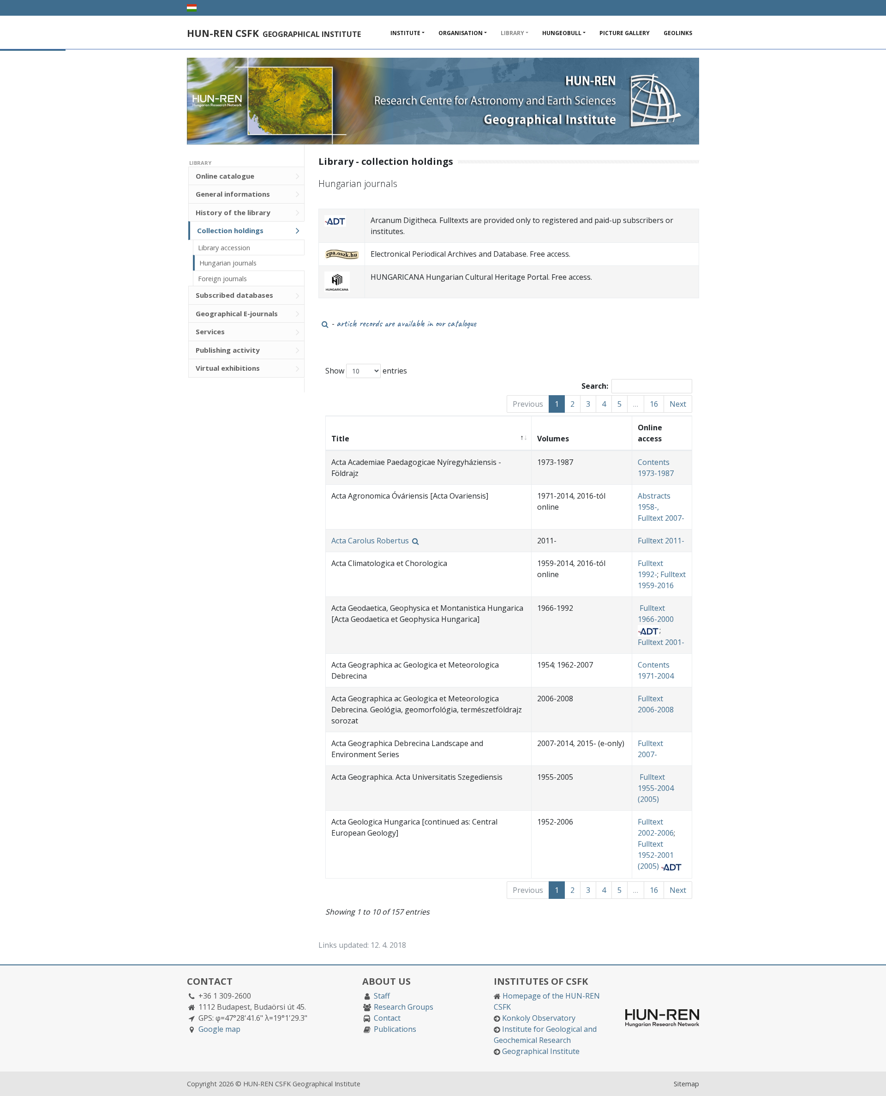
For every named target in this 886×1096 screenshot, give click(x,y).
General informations (233, 194)
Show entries (366, 371)
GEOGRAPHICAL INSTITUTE (274, 34)
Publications (395, 1029)
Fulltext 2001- (661, 642)
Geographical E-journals (237, 313)
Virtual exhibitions (228, 368)
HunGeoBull (561, 33)
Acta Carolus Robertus (371, 541)
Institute (405, 33)
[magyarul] (192, 8)
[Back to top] (870, 1080)
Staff (382, 996)
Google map (219, 1029)
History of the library (233, 212)
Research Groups (403, 1007)
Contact (387, 1018)
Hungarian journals (228, 263)
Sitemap (686, 1083)
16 (654, 404)
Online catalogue (225, 176)
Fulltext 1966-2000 (656, 613)
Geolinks (678, 33)
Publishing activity (228, 350)
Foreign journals (222, 278)
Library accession (224, 247)
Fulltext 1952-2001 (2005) (656, 855)
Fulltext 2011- (661, 541)
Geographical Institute (541, 1051)
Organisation (460, 33)
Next (678, 404)
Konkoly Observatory (538, 1018)
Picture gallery (624, 33)
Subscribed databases (234, 295)
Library (512, 33)
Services (210, 331)
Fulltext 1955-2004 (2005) (656, 788)
